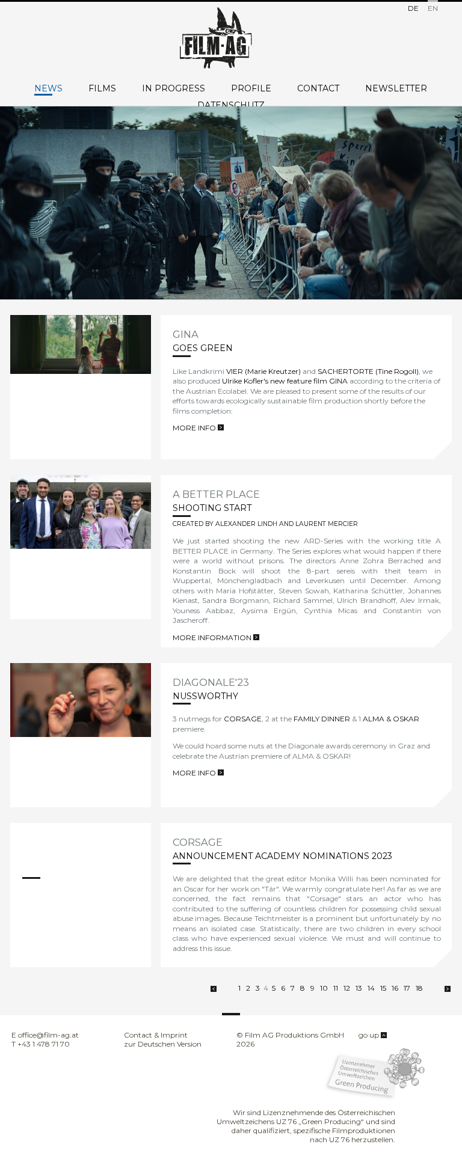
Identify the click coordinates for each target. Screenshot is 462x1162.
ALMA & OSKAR (391, 718)
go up (370, 1034)
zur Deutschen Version (163, 1043)
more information (213, 637)
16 (395, 987)
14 (371, 987)
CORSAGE (243, 718)
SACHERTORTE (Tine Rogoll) (368, 371)
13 (359, 987)
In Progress (173, 89)
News (48, 89)
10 (324, 987)
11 (335, 987)
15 (383, 987)
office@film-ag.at (48, 1034)
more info (195, 427)
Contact (318, 89)
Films (102, 89)
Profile (251, 89)
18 (419, 987)
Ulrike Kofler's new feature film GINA (285, 380)
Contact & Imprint (156, 1034)
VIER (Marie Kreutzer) (263, 371)
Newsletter (396, 89)
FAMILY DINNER (322, 718)
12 (347, 987)
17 (407, 987)
